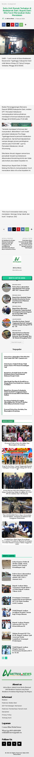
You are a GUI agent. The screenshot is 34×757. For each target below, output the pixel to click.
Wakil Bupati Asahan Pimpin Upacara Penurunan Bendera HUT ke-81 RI (22, 650)
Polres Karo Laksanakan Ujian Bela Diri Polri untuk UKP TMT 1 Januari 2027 (21, 288)
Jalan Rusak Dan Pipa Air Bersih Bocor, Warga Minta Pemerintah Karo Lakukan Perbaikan (17, 383)
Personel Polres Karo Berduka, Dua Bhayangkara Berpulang (15, 410)
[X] (8, 25)
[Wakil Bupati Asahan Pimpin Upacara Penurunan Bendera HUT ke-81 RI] (6, 649)
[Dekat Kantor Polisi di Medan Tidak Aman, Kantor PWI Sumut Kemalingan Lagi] (6, 564)
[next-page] (6, 658)
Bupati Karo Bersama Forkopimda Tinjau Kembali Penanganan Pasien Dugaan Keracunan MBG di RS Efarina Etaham (22, 312)
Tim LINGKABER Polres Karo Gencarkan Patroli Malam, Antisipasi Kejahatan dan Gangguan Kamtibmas (17, 516)
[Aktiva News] (3, 18)
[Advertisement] (17, 87)
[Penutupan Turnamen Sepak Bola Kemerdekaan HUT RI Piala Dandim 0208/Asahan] (6, 600)
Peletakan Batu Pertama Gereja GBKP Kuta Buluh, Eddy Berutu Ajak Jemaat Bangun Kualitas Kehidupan (25, 244)
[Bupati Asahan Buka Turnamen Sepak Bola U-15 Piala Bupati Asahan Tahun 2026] (6, 588)
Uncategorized (12, 4)
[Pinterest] (12, 25)
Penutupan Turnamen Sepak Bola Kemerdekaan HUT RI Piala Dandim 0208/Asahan (22, 600)
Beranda (4, 4)
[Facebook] (4, 25)
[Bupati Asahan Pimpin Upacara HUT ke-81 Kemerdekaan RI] (6, 624)
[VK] (17, 25)
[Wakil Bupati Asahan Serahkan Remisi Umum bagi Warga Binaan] (6, 612)
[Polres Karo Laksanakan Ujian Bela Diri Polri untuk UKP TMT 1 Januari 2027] (6, 287)
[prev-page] (3, 658)
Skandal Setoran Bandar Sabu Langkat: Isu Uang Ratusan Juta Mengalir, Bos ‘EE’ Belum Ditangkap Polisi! (22, 335)
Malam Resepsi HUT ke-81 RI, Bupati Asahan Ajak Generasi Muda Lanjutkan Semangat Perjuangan (22, 637)
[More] (26, 25)
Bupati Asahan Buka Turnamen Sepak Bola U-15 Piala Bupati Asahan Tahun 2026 (21, 588)
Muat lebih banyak (16, 342)
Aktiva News (10, 18)
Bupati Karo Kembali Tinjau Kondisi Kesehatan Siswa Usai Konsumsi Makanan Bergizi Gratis (21, 300)
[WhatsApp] (21, 25)
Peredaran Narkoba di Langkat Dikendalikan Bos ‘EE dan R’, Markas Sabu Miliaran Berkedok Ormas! (15, 402)
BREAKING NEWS (16, 284)
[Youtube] (19, 744)
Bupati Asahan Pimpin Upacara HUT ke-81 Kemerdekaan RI (20, 624)
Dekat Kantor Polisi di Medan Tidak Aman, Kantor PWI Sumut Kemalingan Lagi (16, 365)
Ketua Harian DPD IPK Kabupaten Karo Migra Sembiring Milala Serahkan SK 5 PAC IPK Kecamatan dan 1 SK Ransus (17, 492)
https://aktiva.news (17, 270)
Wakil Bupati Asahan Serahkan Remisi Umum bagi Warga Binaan (21, 612)
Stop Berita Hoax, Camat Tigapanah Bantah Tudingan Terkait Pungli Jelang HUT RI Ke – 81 (22, 324)
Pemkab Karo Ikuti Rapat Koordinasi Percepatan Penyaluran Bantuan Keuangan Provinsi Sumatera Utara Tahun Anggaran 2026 (17, 542)
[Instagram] (9, 744)
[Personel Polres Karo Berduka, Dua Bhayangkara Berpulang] (17, 433)
